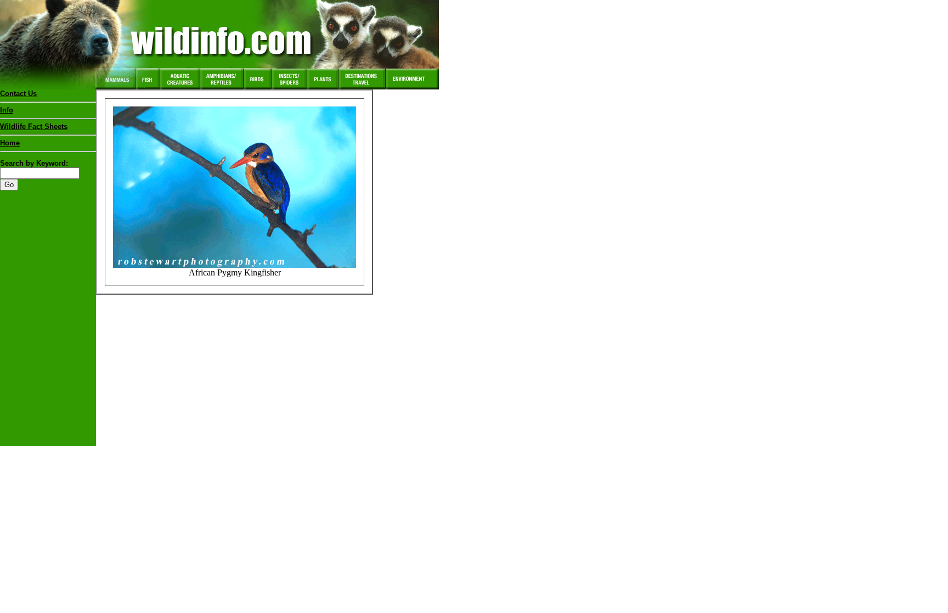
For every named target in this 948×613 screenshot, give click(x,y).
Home (10, 143)
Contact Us (18, 93)
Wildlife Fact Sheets (33, 126)
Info (6, 110)
